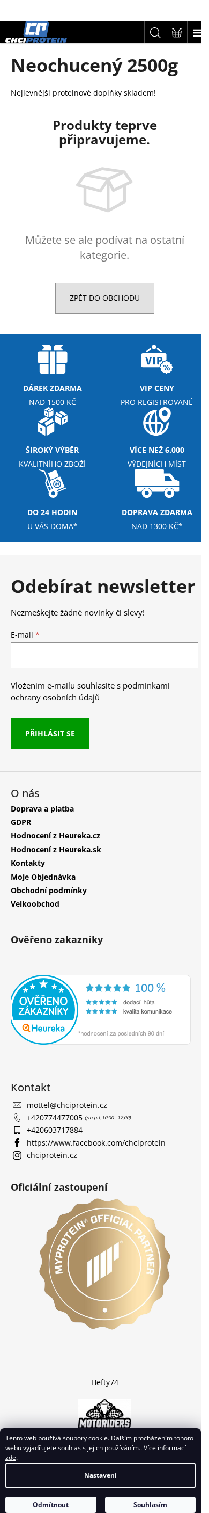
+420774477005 (56, 1117)
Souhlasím (150, 1504)
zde (10, 1457)
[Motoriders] (104, 1415)
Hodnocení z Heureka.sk (56, 849)
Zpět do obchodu (105, 298)
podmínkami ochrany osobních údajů (90, 691)
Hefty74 (104, 1382)
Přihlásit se (50, 733)
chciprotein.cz (52, 1155)
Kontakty (28, 863)
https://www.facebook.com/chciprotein (96, 1143)
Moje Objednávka (43, 877)
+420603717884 (55, 1130)
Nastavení (100, 1475)
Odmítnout (51, 1504)
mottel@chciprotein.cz (67, 1105)
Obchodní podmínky (49, 890)
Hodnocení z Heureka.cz (55, 835)
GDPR (21, 822)
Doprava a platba (42, 809)
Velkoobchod (35, 904)
